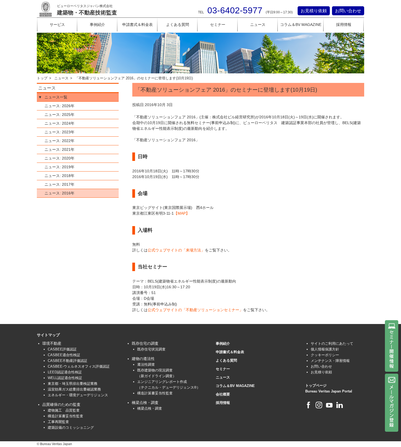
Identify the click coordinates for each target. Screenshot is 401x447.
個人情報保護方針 (325, 349)
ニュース (257, 24)
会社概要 (223, 394)
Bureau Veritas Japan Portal (328, 391)
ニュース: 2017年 (59, 184)
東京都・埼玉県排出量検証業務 (72, 384)
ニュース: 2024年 (59, 123)
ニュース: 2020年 (59, 158)
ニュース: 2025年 (59, 114)
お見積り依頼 (314, 10)
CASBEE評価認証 (62, 349)
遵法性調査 (146, 364)
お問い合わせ (348, 10)
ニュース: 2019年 (59, 167)
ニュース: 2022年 (59, 141)
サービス (57, 24)
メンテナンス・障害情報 (330, 361)
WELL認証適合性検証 (65, 378)
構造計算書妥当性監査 (65, 416)
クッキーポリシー (325, 355)
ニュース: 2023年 (59, 132)
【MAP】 (182, 213)
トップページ (316, 385)
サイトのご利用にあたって (332, 343)
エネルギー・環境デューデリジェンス (78, 395)
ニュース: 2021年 (59, 149)
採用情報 (343, 24)
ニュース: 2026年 (59, 106)
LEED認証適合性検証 (65, 372)
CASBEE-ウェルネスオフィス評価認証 (79, 366)
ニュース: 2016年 (59, 193)
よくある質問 (177, 24)
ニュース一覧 (55, 97)
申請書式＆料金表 (137, 24)
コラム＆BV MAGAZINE (300, 24)
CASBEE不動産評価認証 (67, 361)
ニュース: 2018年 (59, 175)
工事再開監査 (58, 422)
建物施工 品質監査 (64, 410)
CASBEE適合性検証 (64, 355)
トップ (42, 78)
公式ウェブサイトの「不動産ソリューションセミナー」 (195, 310)
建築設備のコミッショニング (71, 427)
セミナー (217, 24)
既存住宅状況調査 (151, 349)
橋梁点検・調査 (149, 408)
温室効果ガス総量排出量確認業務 (74, 389)
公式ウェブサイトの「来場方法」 (176, 250)
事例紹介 (97, 24)
